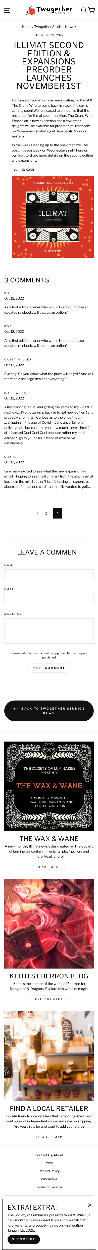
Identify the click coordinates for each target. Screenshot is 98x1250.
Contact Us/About (49, 1155)
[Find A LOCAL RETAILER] (49, 1056)
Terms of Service (49, 1187)
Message (13, 613)
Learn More (49, 866)
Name (9, 565)
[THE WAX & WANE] (49, 786)
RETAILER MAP (49, 1136)
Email (10, 589)
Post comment (49, 668)
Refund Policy (49, 1171)
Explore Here (49, 999)
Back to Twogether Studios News (52, 711)
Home (26, 27)
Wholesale (49, 1179)
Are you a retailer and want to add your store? (49, 1126)
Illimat (39, 35)
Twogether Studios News (54, 27)
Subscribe (24, 1239)
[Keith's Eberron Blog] (49, 924)
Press (49, 1163)
